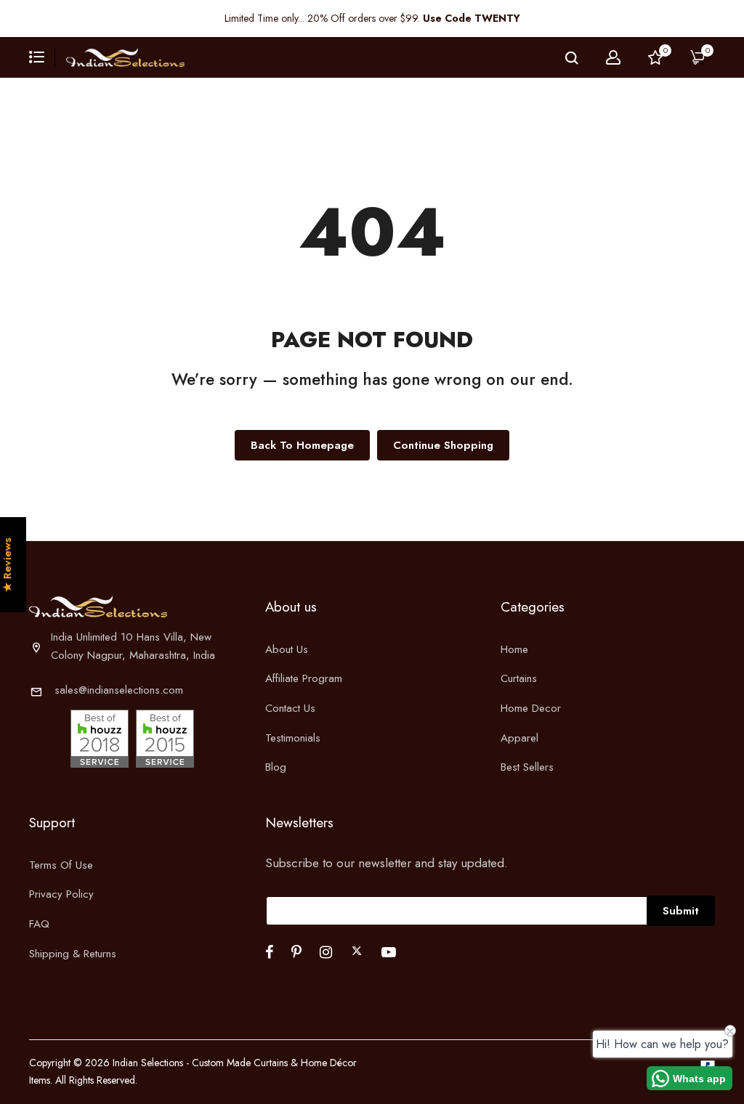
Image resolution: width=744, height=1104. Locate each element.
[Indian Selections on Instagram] (326, 952)
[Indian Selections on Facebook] (269, 952)
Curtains (519, 678)
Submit (681, 911)
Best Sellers (527, 767)
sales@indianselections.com (118, 690)
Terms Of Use (61, 865)
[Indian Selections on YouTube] (388, 952)
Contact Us (290, 708)
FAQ (39, 924)
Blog (275, 767)
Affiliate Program (303, 678)
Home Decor (531, 708)
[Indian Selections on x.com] (356, 950)
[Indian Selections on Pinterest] (296, 952)
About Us (286, 649)
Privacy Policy (61, 894)
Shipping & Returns (72, 954)
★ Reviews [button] (7, 565)
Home (514, 649)
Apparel (519, 738)
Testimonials (292, 738)
